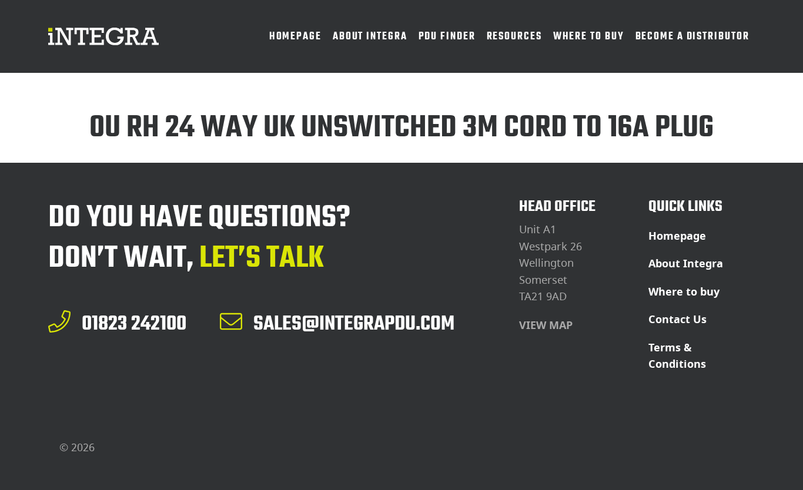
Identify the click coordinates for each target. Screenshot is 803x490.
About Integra (685, 263)
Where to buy (684, 292)
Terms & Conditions (677, 356)
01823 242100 (134, 323)
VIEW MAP (546, 325)
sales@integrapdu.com (353, 323)
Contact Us (677, 319)
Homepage (677, 236)
